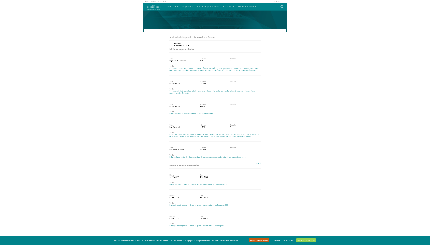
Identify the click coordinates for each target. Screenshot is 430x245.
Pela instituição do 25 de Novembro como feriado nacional (191, 114)
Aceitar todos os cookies (306, 240)
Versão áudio (162, 1)
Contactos (277, 1)
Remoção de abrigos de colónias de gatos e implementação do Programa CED (198, 184)
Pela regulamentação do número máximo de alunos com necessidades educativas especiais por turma (207, 157)
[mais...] (258, 163)
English (147, 1)
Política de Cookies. (231, 241)
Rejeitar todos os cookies (259, 240)
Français (153, 1)
